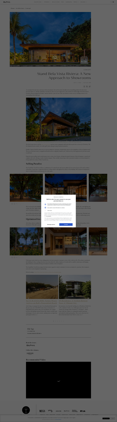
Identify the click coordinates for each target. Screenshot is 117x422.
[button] (58, 211)
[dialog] (58, 211)
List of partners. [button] (48, 216)
